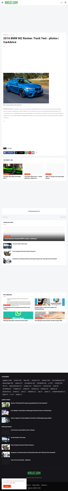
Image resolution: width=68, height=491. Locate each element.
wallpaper (11, 35)
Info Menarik (41, 383)
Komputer (44, 388)
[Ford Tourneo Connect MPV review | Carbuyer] (6, 432)
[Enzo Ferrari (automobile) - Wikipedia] (6, 462)
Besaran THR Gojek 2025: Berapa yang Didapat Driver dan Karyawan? (29, 403)
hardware (35, 388)
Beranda (5, 35)
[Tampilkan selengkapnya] (36, 152)
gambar (19, 383)
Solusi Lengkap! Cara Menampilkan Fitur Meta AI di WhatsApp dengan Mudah (31, 418)
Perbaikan (17, 388)
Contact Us (44, 485)
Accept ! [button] (7, 486)
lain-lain (17, 380)
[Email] (33, 152)
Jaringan (27, 386)
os (12, 394)
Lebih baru (5, 217)
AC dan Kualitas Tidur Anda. (20, 244)
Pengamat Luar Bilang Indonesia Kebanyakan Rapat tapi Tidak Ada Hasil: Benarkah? (35, 258)
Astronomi (47, 386)
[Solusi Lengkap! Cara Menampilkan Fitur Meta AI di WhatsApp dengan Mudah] (6, 420)
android (26, 388)
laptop (5, 394)
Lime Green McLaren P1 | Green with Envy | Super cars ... (33, 177)
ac (50, 383)
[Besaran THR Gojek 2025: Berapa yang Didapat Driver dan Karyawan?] (6, 405)
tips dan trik (7, 391)
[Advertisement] (34, 19)
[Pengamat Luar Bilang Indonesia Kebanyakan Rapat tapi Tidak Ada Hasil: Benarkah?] (7, 260)
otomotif (36, 380)
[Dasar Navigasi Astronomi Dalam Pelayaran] (7, 253)
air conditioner (30, 383)
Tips (40, 391)
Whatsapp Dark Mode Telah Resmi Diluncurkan (15, 320)
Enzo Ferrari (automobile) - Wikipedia (21, 460)
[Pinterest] (29, 152)
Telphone (53, 388)
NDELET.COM (36, 488)
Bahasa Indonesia (15, 386)
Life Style (58, 383)
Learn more (12, 482)
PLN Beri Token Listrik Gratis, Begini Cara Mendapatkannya (46, 308)
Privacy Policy (35, 485)
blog (26, 380)
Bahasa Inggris (8, 383)
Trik (5, 386)
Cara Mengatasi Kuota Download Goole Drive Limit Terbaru (16, 308)
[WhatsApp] (26, 152)
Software (37, 386)
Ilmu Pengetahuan (58, 380)
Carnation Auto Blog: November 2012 (12, 177)
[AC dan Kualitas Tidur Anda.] (7, 245)
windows (46, 380)
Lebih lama (62, 217)
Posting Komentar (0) (34, 211)
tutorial (16, 391)
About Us (28, 485)
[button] (2, 2)
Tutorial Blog (7, 388)
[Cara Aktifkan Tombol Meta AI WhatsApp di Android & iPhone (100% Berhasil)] (6, 412)
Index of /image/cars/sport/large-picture (55, 177)
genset (47, 391)
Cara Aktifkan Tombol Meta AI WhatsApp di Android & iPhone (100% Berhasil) (31, 410)
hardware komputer (59, 391)
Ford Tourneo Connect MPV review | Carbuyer (23, 430)
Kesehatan (32, 391)
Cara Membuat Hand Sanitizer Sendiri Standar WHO (48, 320)
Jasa (23, 391)
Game (55, 386)
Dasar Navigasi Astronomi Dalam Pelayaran (24, 251)
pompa (19, 394)
